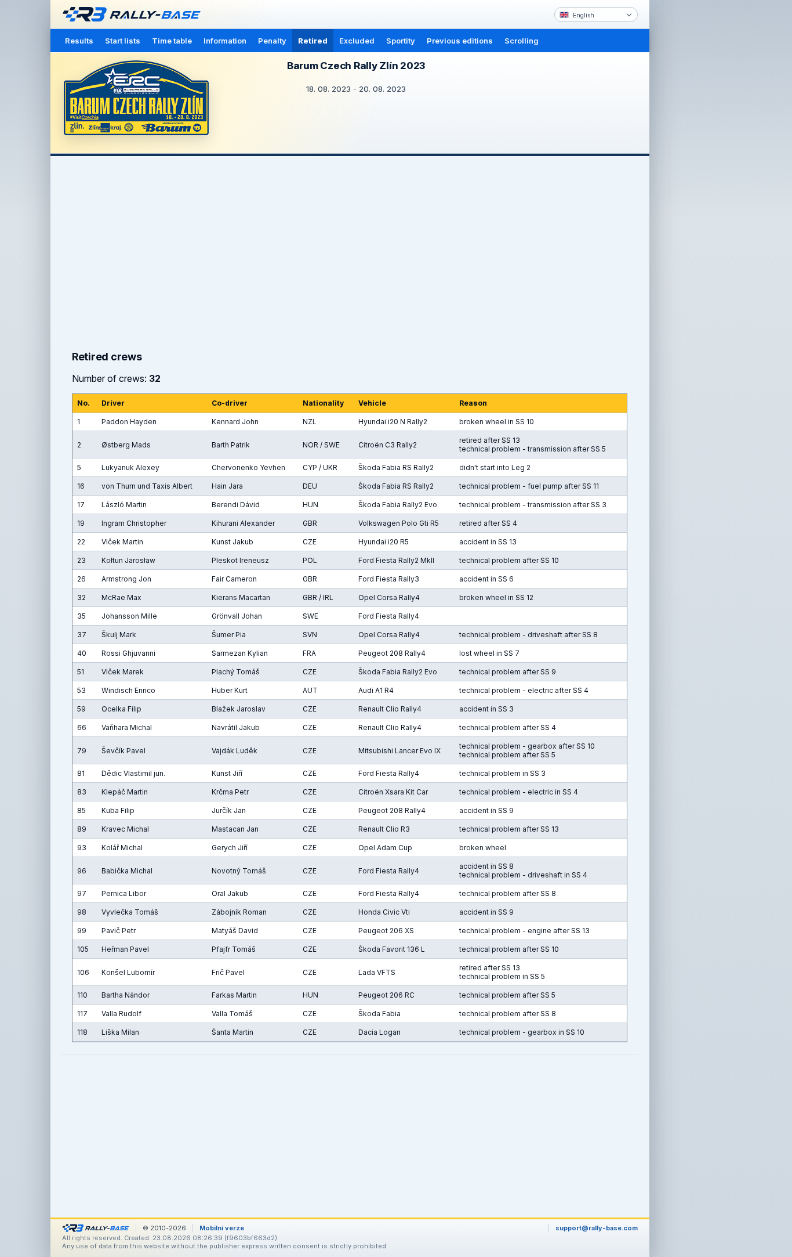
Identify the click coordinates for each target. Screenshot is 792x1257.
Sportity (400, 40)
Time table (172, 40)
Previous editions (460, 40)
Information (225, 40)
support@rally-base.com (596, 1228)
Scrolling (521, 40)
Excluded (357, 40)
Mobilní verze (221, 1228)
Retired (313, 40)
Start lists (122, 40)
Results (79, 40)
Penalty (272, 40)
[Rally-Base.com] (134, 14)
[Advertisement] (698, 180)
